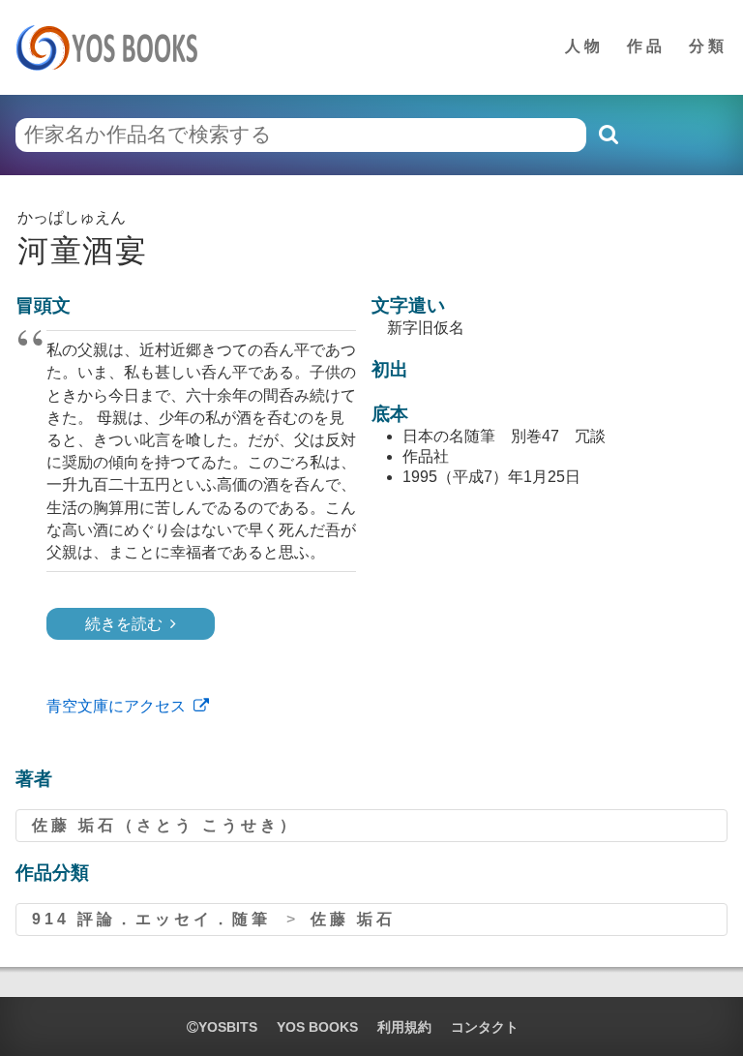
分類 (708, 46)
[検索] (607, 134)
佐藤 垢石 (353, 919)
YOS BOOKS (317, 1027)
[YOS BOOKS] (112, 47)
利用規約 (404, 1027)
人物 (584, 46)
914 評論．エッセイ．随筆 (151, 919)
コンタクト (485, 1027)
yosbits (227, 1027)
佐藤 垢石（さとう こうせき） (165, 825)
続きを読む (124, 624)
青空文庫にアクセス (116, 706)
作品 (646, 46)
